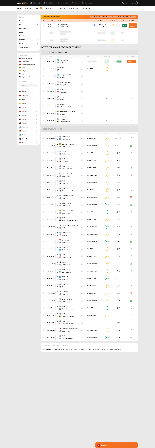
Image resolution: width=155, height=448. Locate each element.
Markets (28, 8)
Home (19, 8)
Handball (88, 3)
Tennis (76, 3)
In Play (38, 8)
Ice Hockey (64, 3)
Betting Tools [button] (87, 8)
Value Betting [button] (73, 8)
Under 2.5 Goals (102, 25)
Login (134, 3)
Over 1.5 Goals (91, 69)
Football (36, 3)
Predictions (61, 8)
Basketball (50, 3)
